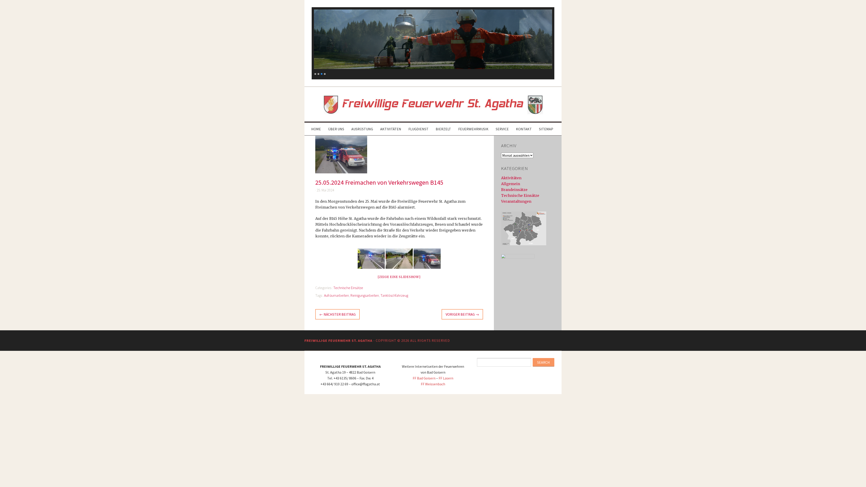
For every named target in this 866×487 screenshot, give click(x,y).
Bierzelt (443, 129)
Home (316, 129)
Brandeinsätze (514, 189)
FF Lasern (446, 378)
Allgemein (510, 183)
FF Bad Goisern (424, 378)
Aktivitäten (390, 129)
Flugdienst (418, 129)
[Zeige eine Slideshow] (399, 277)
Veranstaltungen (516, 201)
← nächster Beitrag (337, 314)
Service (502, 129)
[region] (433, 43)
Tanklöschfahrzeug (394, 295)
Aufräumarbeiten (336, 295)
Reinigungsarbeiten (364, 295)
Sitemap (546, 129)
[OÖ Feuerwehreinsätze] (523, 244)
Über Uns (336, 129)
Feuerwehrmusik (473, 129)
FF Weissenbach (433, 384)
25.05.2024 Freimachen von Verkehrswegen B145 (379, 182)
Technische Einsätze (348, 287)
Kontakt (524, 129)
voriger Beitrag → (462, 314)
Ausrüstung (362, 129)
